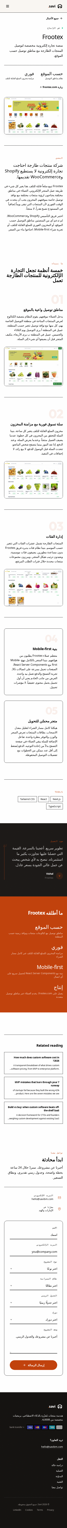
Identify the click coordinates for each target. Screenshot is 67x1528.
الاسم (54, 1228)
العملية (59, 1470)
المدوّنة (59, 1476)
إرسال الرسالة (36, 1365)
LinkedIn (17, 1510)
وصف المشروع (50, 1329)
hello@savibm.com (42, 1199)
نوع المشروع (50, 1262)
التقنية (60, 1481)
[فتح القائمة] (7, 6)
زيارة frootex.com (52, 87)
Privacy (50, 1510)
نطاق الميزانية (48, 1278)
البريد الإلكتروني (47, 1245)
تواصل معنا (57, 1487)
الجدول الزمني (49, 1295)
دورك (54, 1312)
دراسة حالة (57, 1465)
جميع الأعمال (52, 18)
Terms (40, 1510)
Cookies (29, 1510)
